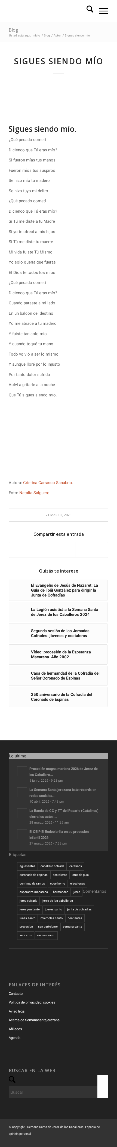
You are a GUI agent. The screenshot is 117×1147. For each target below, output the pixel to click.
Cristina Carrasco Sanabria (47, 482)
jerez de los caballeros (57, 901)
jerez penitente (30, 909)
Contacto (16, 994)
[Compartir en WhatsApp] (91, 550)
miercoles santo (52, 918)
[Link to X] (88, 1140)
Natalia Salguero (34, 492)
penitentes (75, 918)
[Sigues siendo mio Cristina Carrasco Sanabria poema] (58, 103)
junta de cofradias (79, 909)
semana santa (72, 926)
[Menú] (100, 11)
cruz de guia (80, 875)
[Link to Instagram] (96, 1140)
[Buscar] (87, 11)
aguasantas (27, 866)
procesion (26, 926)
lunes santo (27, 918)
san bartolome (48, 926)
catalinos (75, 866)
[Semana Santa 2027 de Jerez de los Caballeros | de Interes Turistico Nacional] (48, 11)
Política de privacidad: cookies (32, 1002)
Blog (13, 30)
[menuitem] (87, 11)
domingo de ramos (32, 883)
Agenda (14, 1038)
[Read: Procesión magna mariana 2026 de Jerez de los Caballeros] (22, 771)
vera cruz (26, 935)
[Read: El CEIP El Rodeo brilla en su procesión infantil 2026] (22, 834)
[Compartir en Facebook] (25, 550)
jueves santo (53, 909)
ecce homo (57, 883)
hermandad (60, 892)
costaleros (60, 875)
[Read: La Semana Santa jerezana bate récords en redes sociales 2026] (22, 792)
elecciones (77, 883)
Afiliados (15, 1029)
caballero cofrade (52, 866)
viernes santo (46, 935)
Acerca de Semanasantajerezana (34, 1020)
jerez (76, 892)
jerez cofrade (28, 901)
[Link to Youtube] (104, 1140)
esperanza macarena (34, 892)
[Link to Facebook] (80, 1140)
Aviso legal (17, 1011)
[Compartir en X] (58, 550)
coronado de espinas (34, 875)
